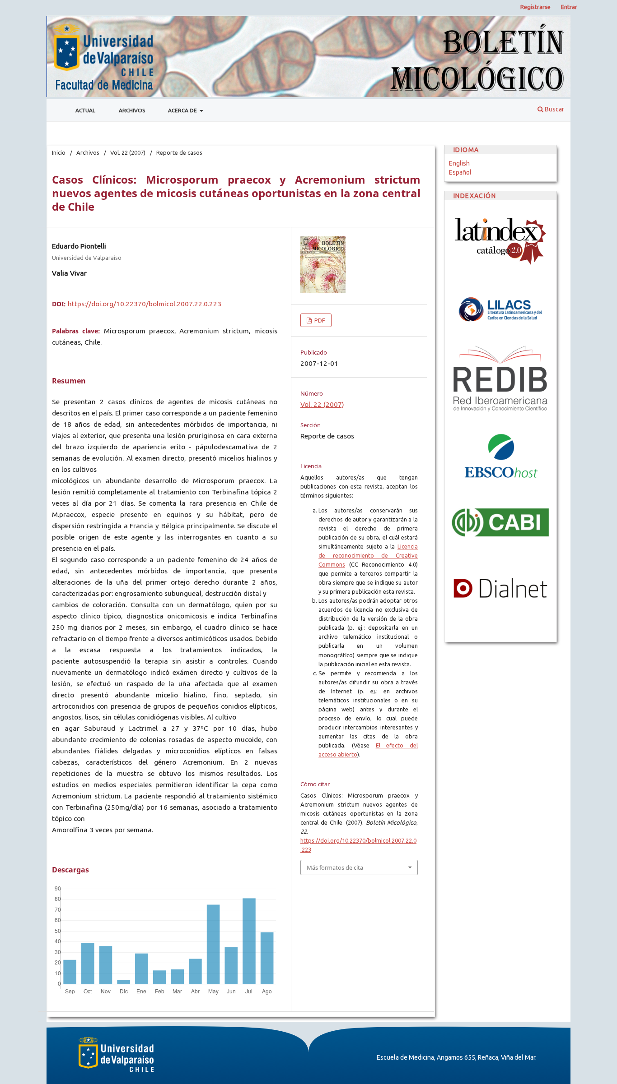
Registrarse (535, 7)
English (459, 163)
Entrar (569, 7)
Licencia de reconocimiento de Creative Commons (368, 555)
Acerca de (183, 110)
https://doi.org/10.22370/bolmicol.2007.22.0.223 (144, 304)
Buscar (553, 109)
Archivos (132, 110)
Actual (85, 110)
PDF (319, 320)
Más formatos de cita (335, 867)
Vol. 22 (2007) (127, 152)
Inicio (58, 152)
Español (460, 172)
